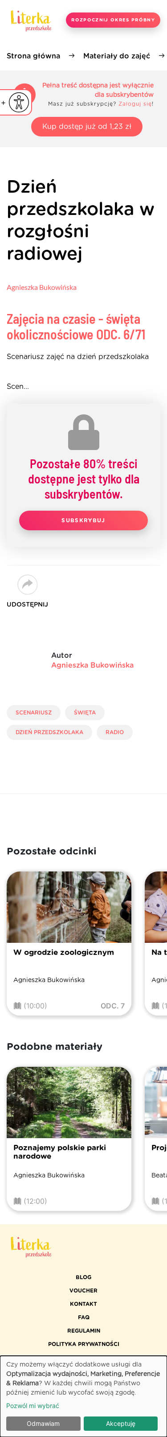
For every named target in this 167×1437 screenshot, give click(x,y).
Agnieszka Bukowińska (42, 287)
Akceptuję (120, 1423)
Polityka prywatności (83, 1344)
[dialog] (83, 1396)
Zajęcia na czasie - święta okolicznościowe (76, 326)
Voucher (83, 1290)
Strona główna (33, 56)
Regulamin (83, 1331)
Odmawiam (43, 1423)
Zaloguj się (135, 104)
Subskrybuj (83, 520)
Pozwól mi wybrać (32, 1405)
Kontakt (83, 1304)
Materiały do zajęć (116, 56)
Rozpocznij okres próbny (113, 20)
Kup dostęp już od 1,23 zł (86, 126)
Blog (83, 1277)
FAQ (84, 1317)
